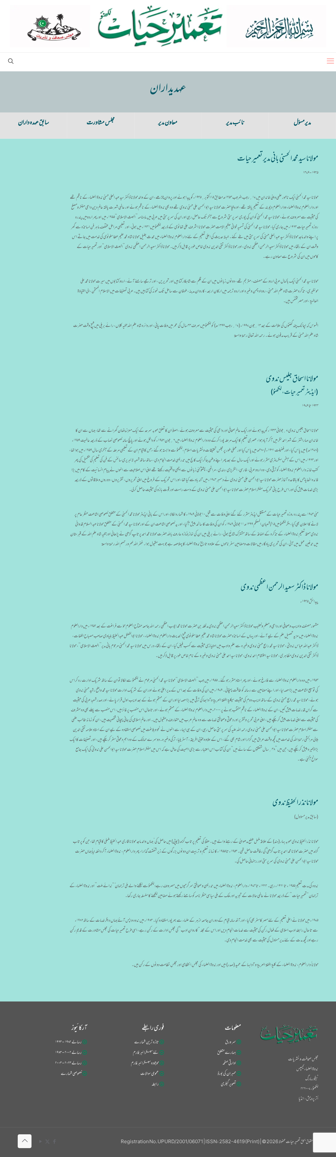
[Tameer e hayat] (168, 26)
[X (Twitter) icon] (47, 1142)
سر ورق (230, 1042)
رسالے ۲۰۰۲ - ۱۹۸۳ (68, 1053)
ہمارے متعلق (226, 1053)
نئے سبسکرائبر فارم (146, 1053)
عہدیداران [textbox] (168, 89)
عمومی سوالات (149, 1074)
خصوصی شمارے (71, 1074)
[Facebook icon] (54, 1142)
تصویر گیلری (228, 1084)
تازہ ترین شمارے (146, 1042)
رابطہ (155, 1084)
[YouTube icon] (40, 1142)
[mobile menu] (330, 61)
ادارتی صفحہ (229, 1063)
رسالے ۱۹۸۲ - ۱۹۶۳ (68, 1042)
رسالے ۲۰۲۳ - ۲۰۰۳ (68, 1063)
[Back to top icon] (25, 1141)
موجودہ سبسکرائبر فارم (145, 1063)
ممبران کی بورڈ (227, 1074)
